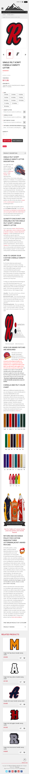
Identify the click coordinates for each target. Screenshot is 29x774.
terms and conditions (17, 617)
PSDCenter (22, 768)
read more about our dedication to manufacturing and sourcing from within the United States (14, 210)
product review (6, 74)
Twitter (7, 771)
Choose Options (20, 658)
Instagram (22, 771)
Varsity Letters (10, 14)
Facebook (10, 771)
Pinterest (13, 771)
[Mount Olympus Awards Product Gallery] (14, 510)
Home (4, 14)
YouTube (19, 771)
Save (5, 146)
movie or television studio (19, 230)
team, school (15, 228)
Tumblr (16, 771)
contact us (5, 245)
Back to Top (25, 762)
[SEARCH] (26, 12)
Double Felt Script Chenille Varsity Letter (14, 701)
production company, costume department (13, 232)
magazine (5, 233)
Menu (25, 2)
